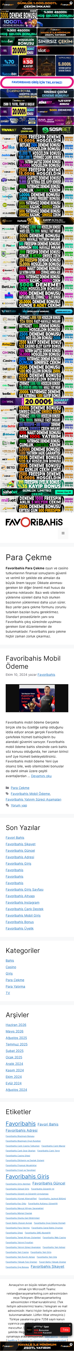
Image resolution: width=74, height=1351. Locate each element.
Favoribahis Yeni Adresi (54, 1247)
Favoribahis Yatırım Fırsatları (19, 1242)
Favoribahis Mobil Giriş (23, 915)
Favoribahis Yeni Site (47, 1257)
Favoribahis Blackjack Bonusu (20, 1136)
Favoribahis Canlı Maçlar (53, 1146)
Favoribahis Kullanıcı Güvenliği (43, 1203)
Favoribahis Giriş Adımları (18, 1184)
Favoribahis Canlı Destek (24, 909)
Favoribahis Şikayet (20, 844)
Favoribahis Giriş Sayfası (24, 889)
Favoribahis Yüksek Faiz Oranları (21, 1262)
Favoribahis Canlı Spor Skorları (20, 1150)
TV (8, 993)
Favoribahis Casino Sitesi (18, 1155)
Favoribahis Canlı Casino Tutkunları (23, 1146)
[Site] (37, 139)
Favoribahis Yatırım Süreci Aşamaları (33, 799)
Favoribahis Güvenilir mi (42, 1189)
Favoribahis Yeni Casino (17, 1252)
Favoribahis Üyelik (20, 928)
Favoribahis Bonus (20, 922)
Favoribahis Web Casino (54, 1237)
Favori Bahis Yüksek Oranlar (52, 1262)
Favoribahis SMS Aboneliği (38, 1233)
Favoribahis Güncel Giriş (17, 1189)
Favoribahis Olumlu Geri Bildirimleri (23, 1218)
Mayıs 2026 (15, 1031)
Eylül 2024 (14, 1083)
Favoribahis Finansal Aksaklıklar (21, 1165)
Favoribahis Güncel (20, 851)
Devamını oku (41, 776)
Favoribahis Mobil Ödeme (30, 794)
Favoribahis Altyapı (20, 896)
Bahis (10, 960)
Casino (11, 967)
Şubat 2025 (15, 1051)
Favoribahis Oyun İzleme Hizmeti (49, 1223)
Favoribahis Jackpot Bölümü (52, 1198)
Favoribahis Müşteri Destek (19, 1213)
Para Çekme (20, 788)
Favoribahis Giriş (18, 863)
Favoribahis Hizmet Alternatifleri (21, 1198)
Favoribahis (14, 870)
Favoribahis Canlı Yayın (48, 1150)
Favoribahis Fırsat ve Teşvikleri (21, 1170)
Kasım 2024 (15, 1070)
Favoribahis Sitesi (14, 1233)
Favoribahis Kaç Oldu (16, 1203)
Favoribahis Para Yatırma (18, 1228)
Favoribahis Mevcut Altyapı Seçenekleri (25, 1208)
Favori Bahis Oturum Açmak (19, 1223)
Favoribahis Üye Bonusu (17, 1267)
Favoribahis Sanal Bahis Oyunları (47, 1228)
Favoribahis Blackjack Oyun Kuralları (23, 1141)
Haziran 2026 (16, 1025)
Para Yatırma (15, 986)
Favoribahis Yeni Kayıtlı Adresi (20, 1257)
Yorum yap (19, 805)
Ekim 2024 (14, 1077)
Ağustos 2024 (16, 1090)
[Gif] (37, 221)
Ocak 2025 (14, 1057)
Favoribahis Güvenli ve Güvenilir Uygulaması (27, 1194)
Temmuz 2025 (17, 1044)
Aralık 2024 (14, 1064)
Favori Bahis (15, 838)
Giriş (9, 973)
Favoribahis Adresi (20, 857)
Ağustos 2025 (16, 1038)
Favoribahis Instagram (22, 902)
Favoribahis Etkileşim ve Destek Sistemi (25, 1160)
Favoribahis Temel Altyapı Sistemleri (23, 1237)
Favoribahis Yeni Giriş (41, 1252)
